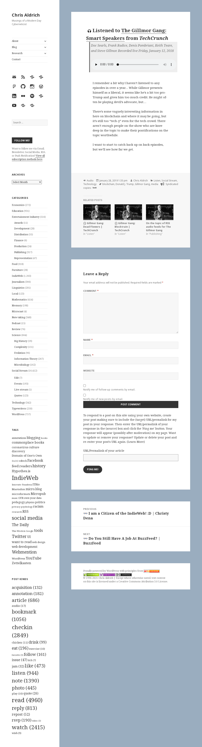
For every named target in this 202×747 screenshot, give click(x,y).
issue (19, 660)
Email (88, 355)
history (39, 465)
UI (29, 537)
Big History (20, 341)
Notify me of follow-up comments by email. (109, 389)
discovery (18, 451)
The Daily (20, 524)
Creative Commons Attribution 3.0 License (142, 581)
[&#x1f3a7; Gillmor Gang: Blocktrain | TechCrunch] (128, 212)
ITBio (36, 484)
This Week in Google (23, 530)
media (154, 184)
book (95, 187)
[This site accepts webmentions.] (107, 574)
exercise (37, 648)
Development (22, 228)
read (27, 700)
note (25, 680)
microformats (21, 494)
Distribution (21, 234)
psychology (27, 506)
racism (38, 506)
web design (38, 542)
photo (24, 688)
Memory (17, 305)
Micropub (38, 494)
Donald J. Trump (125, 184)
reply (24, 708)
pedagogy (18, 502)
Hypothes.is (21, 471)
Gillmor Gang (142, 184)
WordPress (18, 414)
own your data (32, 498)
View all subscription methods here (28, 157)
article (25, 600)
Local (15, 293)
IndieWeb (17, 276)
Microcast (17, 311)
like (35, 666)
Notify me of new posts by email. (103, 399)
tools (38, 530)
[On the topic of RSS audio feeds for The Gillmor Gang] (159, 212)
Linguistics (18, 287)
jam (18, 666)
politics (40, 502)
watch (28, 727)
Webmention (24, 552)
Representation (23, 258)
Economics (18, 205)
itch (32, 660)
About (15, 41)
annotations (19, 438)
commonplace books (28, 442)
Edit (16, 377)
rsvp (21, 720)
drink (38, 642)
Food (14, 264)
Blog (14, 47)
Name (88, 340)
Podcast (16, 323)
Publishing (20, 252)
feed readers (22, 466)
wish (16, 733)
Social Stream (20, 370)
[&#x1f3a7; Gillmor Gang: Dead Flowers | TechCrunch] (97, 212)
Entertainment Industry (25, 217)
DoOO (15, 461)
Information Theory (25, 358)
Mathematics (19, 299)
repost (21, 714)
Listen (157, 180)
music (15, 497)
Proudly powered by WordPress (101, 570)
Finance (18, 240)
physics (30, 502)
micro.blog (34, 489)
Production (20, 246)
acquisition (27, 587)
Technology (18, 402)
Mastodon (18, 489)
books (44, 437)
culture (34, 447)
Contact (16, 59)
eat (20, 648)
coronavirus (20, 447)
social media (27, 517)
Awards (18, 222)
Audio (90, 180)
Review (16, 329)
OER (20, 498)
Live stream (21, 389)
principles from (134, 570)
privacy (16, 506)
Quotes (18, 395)
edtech (23, 461)
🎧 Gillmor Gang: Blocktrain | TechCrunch (125, 226)
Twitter (19, 536)
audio (19, 606)
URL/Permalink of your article (103, 450)
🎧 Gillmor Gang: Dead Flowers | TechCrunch (93, 226)
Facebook (35, 460)
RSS (25, 511)
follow (35, 654)
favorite (17, 655)
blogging (33, 437)
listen (25, 672)
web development (24, 547)
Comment (91, 291)
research (17, 511)
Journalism (18, 281)
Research (17, 53)
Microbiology (21, 364)
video (36, 720)
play (17, 693)
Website (89, 370)
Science (16, 335)
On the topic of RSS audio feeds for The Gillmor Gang (158, 226)
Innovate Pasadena (22, 484)
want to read (22, 542)
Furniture (17, 270)
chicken (20, 642)
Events (18, 383)
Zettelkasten (21, 563)
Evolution (19, 353)
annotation (27, 593)
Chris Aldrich (26, 15)
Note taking (18, 317)
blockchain (108, 184)
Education (17, 211)
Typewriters (19, 408)
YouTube (33, 558)
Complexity (20, 347)
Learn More (136, 442)
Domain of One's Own (27, 455)
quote (30, 693)
